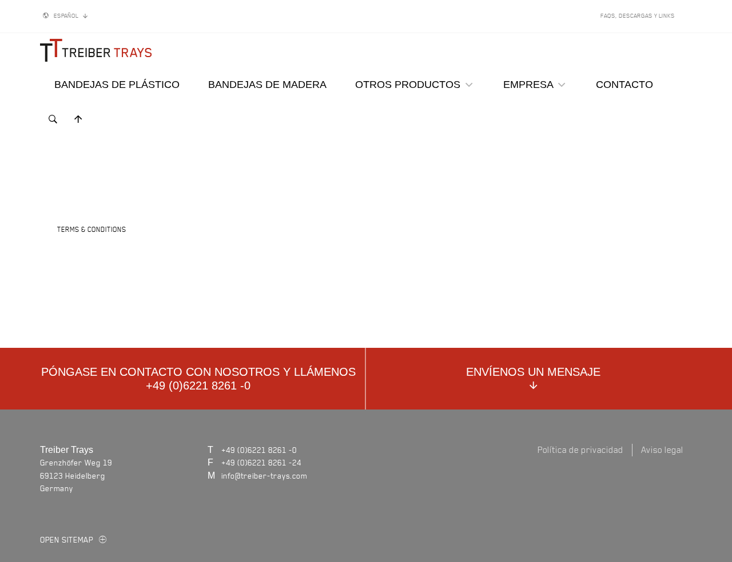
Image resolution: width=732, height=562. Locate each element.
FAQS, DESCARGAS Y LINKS (637, 15)
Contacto (624, 84)
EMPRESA (529, 84)
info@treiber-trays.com (264, 475)
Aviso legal (662, 449)
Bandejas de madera (267, 84)
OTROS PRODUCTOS (409, 84)
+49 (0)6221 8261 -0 (259, 450)
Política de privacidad (580, 449)
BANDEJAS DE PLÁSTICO (117, 84)
